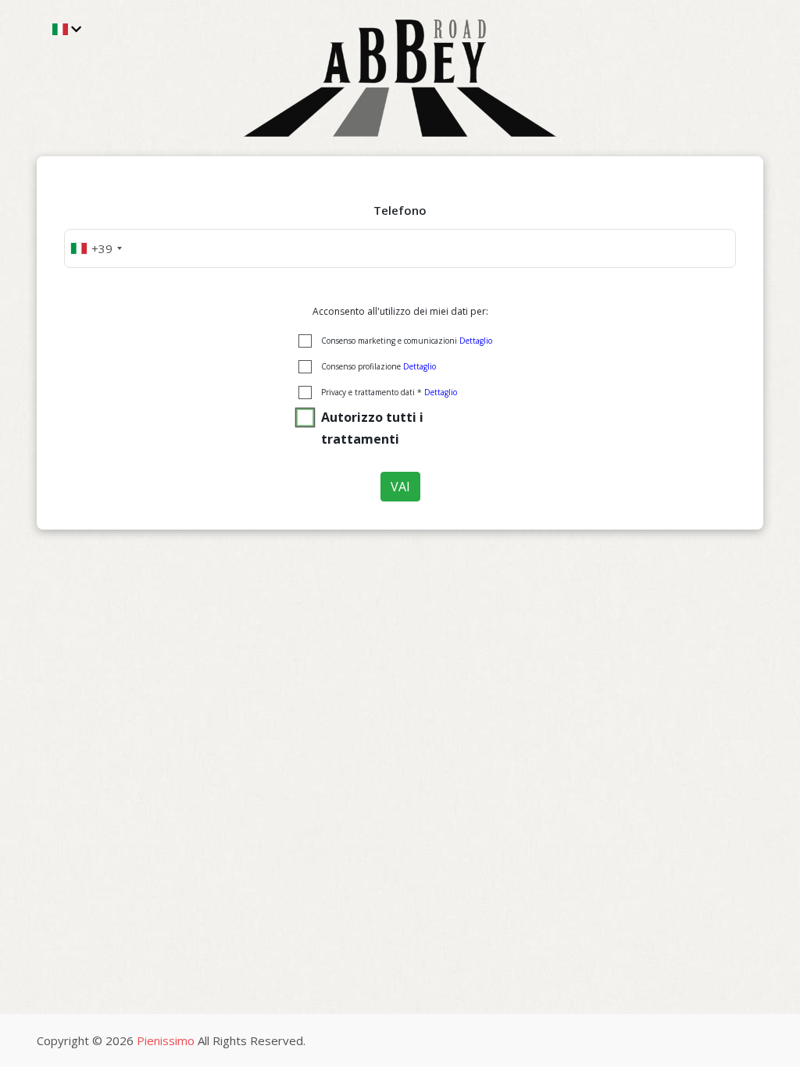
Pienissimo (166, 1040)
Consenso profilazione (378, 366)
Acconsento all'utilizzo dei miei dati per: (400, 311)
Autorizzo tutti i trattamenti (372, 428)
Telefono (400, 210)
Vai (400, 486)
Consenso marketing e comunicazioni (406, 340)
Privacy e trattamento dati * (389, 392)
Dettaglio (475, 340)
